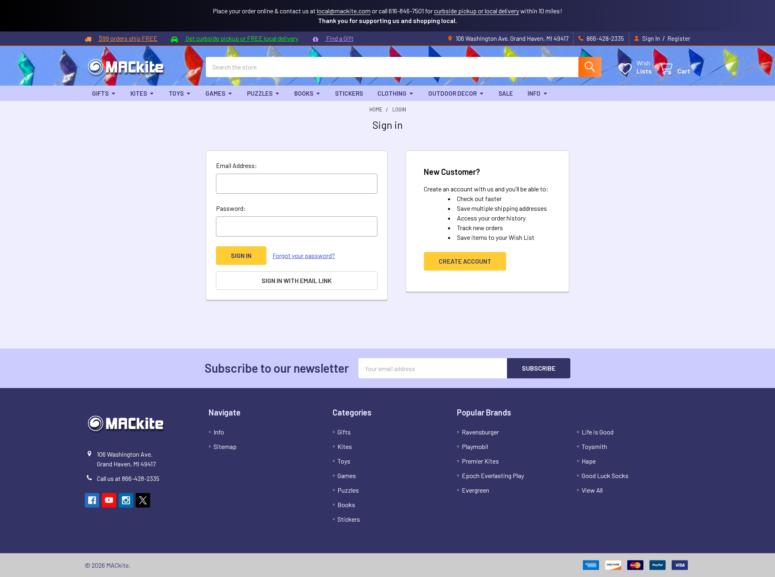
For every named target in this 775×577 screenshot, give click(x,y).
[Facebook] (92, 500)
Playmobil (475, 446)
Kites (138, 93)
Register (678, 38)
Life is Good (598, 432)
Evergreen (475, 490)
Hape (589, 461)
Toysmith (594, 446)
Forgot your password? (303, 255)
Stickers (349, 93)
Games (215, 93)
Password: (231, 208)
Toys (176, 93)
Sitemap (225, 446)
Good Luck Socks (605, 475)
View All (592, 490)
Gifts (100, 93)
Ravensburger (480, 432)
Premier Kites (480, 461)
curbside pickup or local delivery (476, 11)
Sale (506, 93)
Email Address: (236, 165)
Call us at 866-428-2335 (128, 478)
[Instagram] (126, 500)
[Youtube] (109, 500)
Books (303, 93)
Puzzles (259, 93)
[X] (143, 500)
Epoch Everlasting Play (493, 475)
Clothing (391, 93)
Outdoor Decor (452, 93)
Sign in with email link (297, 280)
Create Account (465, 261)
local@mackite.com (344, 11)
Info (534, 93)
